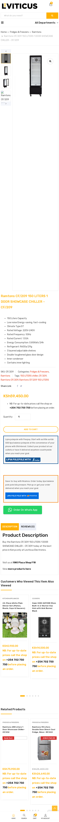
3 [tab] (30, 696)
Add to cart (31, 429)
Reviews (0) (28, 526)
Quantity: (8, 417)
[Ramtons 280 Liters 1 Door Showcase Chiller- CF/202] (15, 748)
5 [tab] (35, 696)
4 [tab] (32, 696)
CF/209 (43, 375)
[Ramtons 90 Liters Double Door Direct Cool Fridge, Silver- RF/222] (44, 748)
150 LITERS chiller (29, 375)
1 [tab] (22, 696)
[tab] (6, 314)
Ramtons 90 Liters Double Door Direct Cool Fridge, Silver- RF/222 (43, 729)
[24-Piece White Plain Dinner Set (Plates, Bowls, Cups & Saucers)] (15, 625)
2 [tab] (27, 696)
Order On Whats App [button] (25, 509)
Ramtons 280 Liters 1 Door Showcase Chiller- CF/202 (14, 729)
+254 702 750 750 (20, 407)
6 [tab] (38, 696)
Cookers (36, 598)
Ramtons (36, 32)
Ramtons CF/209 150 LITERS (34, 380)
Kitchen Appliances (11, 598)
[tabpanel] (15, 637)
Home (4, 32)
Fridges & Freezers (19, 32)
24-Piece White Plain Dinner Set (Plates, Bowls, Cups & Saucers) (14, 605)
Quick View (15, 633)
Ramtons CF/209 (9, 380)
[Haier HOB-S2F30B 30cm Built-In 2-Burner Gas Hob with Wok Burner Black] (44, 627)
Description (9, 526)
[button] (50, 4)
